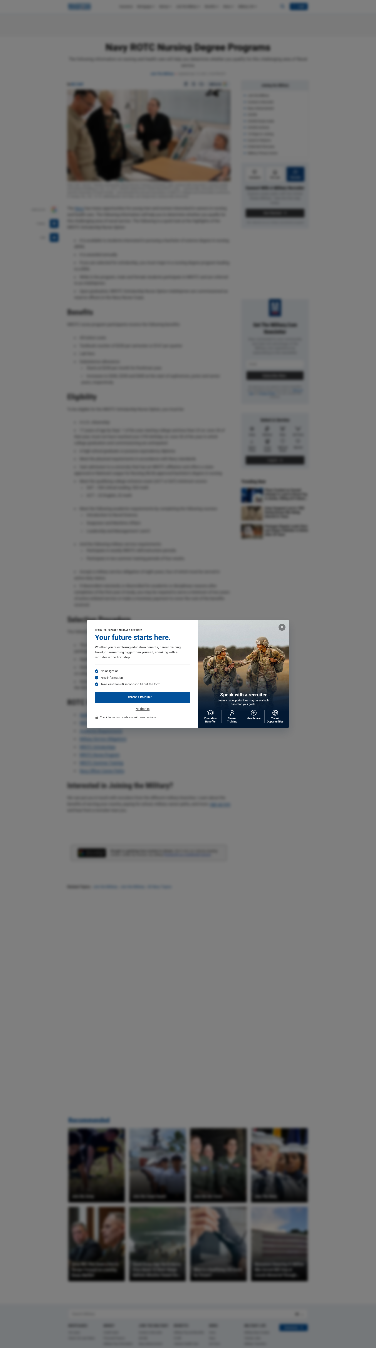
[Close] (282, 627)
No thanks (142, 709)
